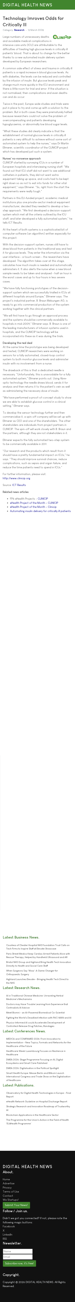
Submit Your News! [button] (16, 1205)
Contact (8, 1195)
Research (19, 30)
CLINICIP (43, 498)
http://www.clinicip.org (16, 478)
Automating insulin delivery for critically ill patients (40, 511)
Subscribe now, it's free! (19, 1263)
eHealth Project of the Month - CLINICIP (34, 502)
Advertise (8, 1183)
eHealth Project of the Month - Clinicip (33, 506)
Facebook (9, 1226)
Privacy (7, 1187)
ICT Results (19, 484)
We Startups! (11, 1199)
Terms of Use (11, 1191)
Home (6, 1179)
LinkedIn (7, 1234)
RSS (5, 1238)
